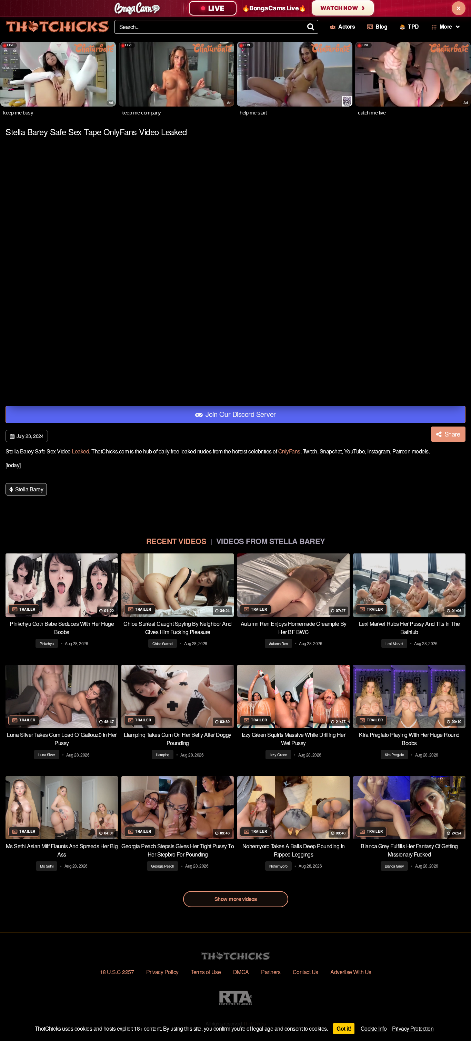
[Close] (458, 8)
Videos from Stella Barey (270, 541)
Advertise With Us (350, 972)
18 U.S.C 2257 (117, 972)
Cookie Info (374, 1028)
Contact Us (305, 972)
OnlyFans (289, 451)
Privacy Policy (162, 972)
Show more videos (235, 899)
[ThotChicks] (57, 26)
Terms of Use (206, 972)
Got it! (344, 1028)
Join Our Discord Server (240, 414)
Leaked (80, 451)
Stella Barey (28, 489)
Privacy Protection (412, 1028)
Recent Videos (176, 541)
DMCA (241, 972)
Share (451, 433)
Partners (270, 972)
